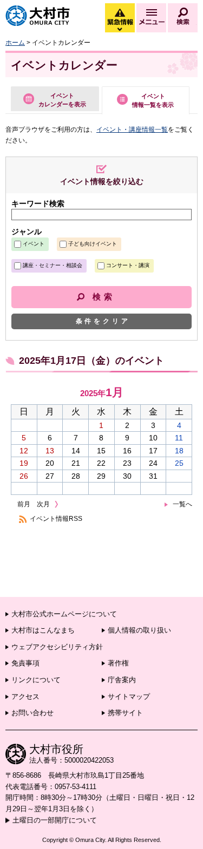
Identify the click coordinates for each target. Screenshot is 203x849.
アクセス (25, 696)
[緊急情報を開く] (119, 29)
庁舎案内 (122, 680)
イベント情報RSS (56, 518)
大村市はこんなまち (43, 630)
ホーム (15, 42)
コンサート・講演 (127, 265)
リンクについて (36, 680)
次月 (43, 504)
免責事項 (25, 663)
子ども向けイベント (92, 244)
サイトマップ (129, 696)
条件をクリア (103, 321)
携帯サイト (125, 713)
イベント (33, 244)
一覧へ (182, 504)
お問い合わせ (32, 713)
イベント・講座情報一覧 (132, 129)
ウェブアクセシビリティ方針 (57, 647)
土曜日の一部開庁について (54, 820)
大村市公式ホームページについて (64, 614)
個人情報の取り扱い (139, 630)
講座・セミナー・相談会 (52, 265)
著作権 (118, 663)
